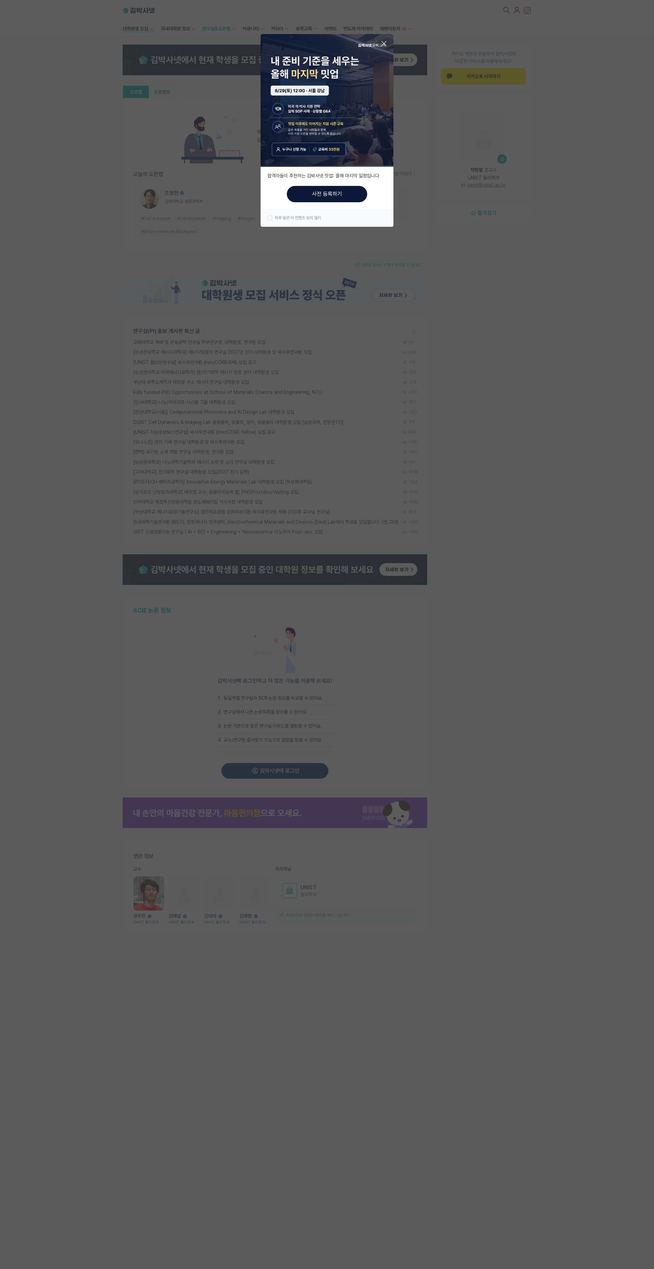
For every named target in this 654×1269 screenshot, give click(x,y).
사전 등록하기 (327, 194)
